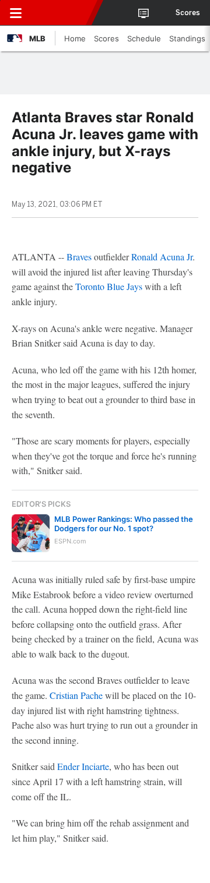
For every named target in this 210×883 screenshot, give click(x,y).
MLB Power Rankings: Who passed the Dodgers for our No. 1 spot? (123, 523)
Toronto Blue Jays (108, 286)
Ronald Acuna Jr (161, 256)
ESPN (62, 13)
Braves (79, 256)
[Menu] (16, 13)
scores (188, 13)
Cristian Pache (76, 695)
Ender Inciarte (83, 766)
